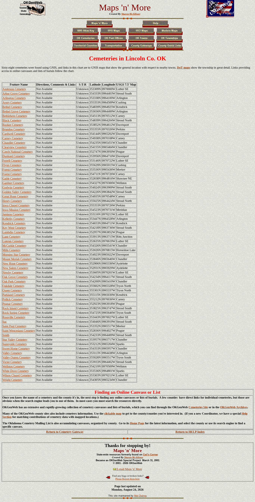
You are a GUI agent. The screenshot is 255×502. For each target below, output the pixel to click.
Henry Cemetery (12, 200)
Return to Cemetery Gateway (64, 431)
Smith (5, 335)
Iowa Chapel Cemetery (16, 205)
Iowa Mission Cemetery (16, 209)
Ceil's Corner (150, 454)
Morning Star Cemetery (16, 254)
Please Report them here (127, 478)
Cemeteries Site (198, 407)
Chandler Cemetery (13, 142)
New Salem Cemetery (15, 268)
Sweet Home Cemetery (16, 348)
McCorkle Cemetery (14, 245)
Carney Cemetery (12, 138)
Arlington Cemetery (14, 98)
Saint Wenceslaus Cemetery (18, 330)
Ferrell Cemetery (12, 160)
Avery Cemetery (12, 102)
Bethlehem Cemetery (14, 115)
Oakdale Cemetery (13, 285)
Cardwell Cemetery (13, 133)
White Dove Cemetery (15, 370)
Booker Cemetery (12, 124)
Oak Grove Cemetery (15, 276)
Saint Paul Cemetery (14, 326)
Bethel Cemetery (12, 106)
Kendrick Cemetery (14, 223)
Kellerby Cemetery (13, 218)
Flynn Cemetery (11, 165)
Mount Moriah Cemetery (17, 259)
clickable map (113, 413)
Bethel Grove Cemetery (16, 111)
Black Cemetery (11, 120)
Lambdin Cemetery (13, 232)
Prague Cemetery (12, 303)
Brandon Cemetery (13, 129)
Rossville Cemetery (13, 317)
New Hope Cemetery (15, 263)
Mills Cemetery (11, 250)
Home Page (137, 423)
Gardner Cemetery (13, 183)
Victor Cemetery (12, 361)
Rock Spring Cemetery (15, 312)
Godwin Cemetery (13, 187)
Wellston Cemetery (13, 366)
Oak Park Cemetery (14, 281)
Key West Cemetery (14, 227)
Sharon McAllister (130, 13)
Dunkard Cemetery (13, 156)
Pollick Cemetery (12, 299)
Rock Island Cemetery (15, 308)
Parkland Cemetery (13, 294)
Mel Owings (140, 495)
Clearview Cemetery (14, 147)
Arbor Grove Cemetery (16, 93)
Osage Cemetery (12, 290)
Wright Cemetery (12, 379)
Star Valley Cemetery (14, 339)
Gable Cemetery (12, 178)
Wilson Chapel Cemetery (17, 375)
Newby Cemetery (12, 272)
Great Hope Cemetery (15, 196)
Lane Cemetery (11, 236)
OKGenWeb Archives (233, 407)
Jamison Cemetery (13, 214)
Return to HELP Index (190, 431)
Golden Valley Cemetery (17, 191)
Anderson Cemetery (14, 89)
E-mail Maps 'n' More (129, 469)
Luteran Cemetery (13, 241)
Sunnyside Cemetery (14, 344)
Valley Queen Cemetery (16, 357)
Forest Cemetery (12, 169)
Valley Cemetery (12, 353)
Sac (4, 321)
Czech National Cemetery (17, 151)
